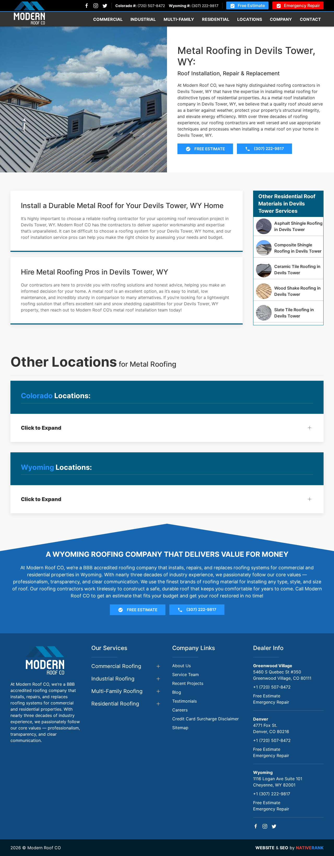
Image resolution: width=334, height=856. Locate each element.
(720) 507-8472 (151, 5)
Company (281, 19)
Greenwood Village (272, 665)
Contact (310, 19)
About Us (181, 665)
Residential (215, 19)
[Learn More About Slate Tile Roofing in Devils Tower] (288, 312)
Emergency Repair (302, 5)
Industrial (143, 19)
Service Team (185, 674)
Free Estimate (251, 5)
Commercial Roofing (116, 666)
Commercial (108, 19)
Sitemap (180, 727)
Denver (260, 719)
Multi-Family (179, 19)
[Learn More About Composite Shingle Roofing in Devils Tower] (288, 248)
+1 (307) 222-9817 (271, 793)
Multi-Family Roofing (116, 691)
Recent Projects (187, 683)
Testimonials (184, 701)
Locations (249, 19)
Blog (176, 692)
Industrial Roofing (112, 679)
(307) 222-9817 (205, 5)
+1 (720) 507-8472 (272, 687)
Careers (180, 710)
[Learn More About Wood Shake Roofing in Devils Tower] (288, 291)
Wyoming (263, 772)
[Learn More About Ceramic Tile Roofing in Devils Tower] (288, 269)
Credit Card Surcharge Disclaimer (205, 718)
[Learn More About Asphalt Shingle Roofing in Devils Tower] (288, 226)
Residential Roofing (115, 704)
